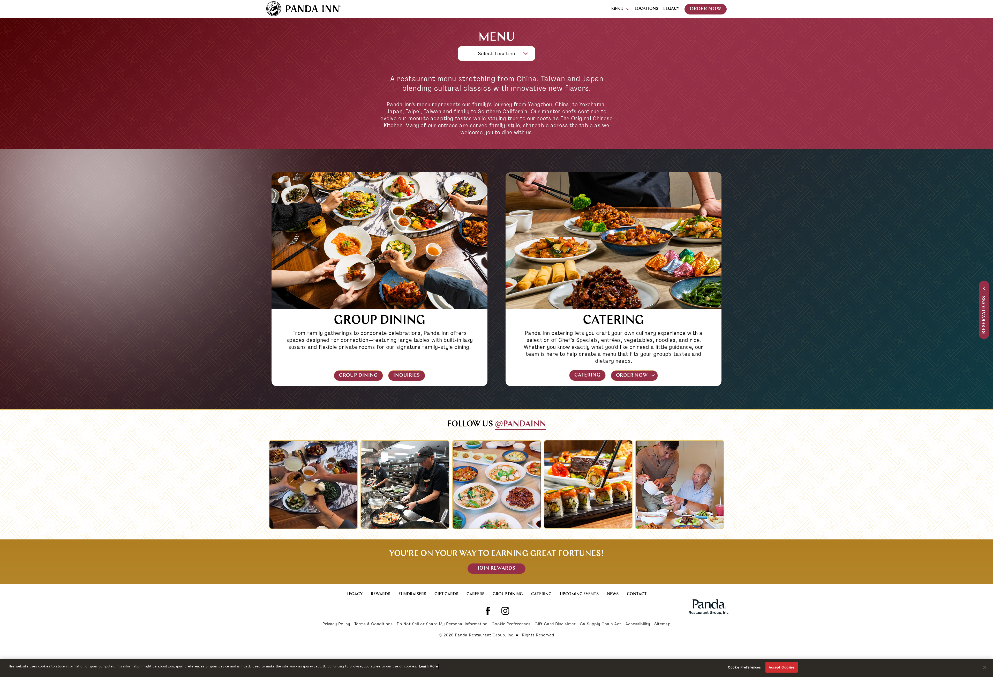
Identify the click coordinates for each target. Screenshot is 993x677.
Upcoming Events (579, 594)
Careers (475, 594)
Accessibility (637, 624)
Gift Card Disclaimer (555, 624)
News (613, 594)
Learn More (428, 666)
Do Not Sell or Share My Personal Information (442, 624)
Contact (637, 594)
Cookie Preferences (511, 624)
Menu (617, 9)
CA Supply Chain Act (600, 624)
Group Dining (358, 375)
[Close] (984, 667)
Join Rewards (496, 568)
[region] (496, 668)
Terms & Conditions (373, 624)
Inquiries (406, 375)
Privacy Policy (336, 624)
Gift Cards (446, 594)
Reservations (984, 315)
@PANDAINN (520, 424)
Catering (587, 375)
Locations (646, 9)
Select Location (496, 53)
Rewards (380, 594)
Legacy (671, 9)
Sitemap (662, 624)
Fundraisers (412, 594)
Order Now (705, 9)
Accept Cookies (782, 667)
